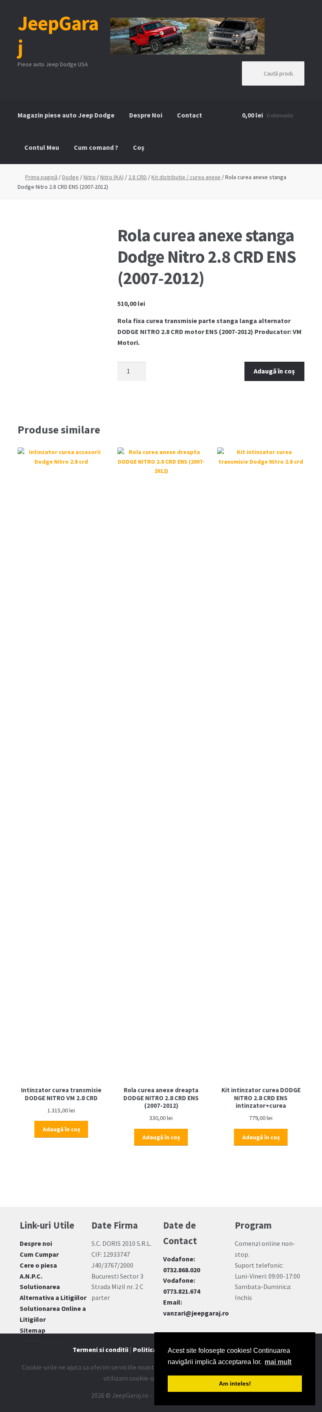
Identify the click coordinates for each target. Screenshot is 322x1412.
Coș (138, 147)
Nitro (89, 177)
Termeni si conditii (100, 1349)
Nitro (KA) (112, 177)
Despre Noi (145, 115)
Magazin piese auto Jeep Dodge (66, 115)
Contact (189, 115)
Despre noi (36, 1243)
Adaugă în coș (274, 371)
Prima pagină (41, 177)
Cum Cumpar (39, 1254)
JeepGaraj (58, 35)
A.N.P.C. (31, 1276)
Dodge (70, 177)
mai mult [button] (278, 1361)
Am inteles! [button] (235, 1383)
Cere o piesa (38, 1265)
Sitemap (32, 1330)
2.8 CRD (137, 177)
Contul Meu (41, 147)
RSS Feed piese (42, 1341)
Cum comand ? (96, 147)
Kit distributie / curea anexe (186, 177)
